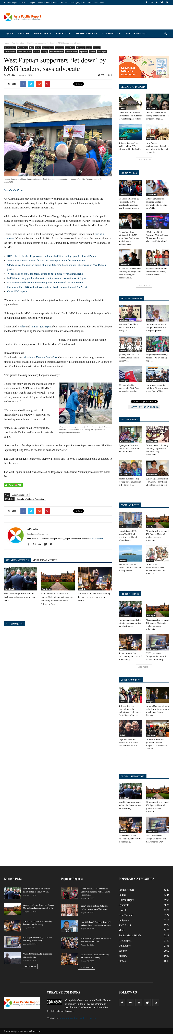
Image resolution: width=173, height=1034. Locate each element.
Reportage (41, 33)
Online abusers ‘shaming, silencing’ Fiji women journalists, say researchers (157, 450)
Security (44, 51)
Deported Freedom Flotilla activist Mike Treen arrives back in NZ (130, 742)
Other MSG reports (17, 291)
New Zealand (126, 915)
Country (62, 33)
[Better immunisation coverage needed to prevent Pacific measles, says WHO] (157, 188)
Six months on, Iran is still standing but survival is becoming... (130, 656)
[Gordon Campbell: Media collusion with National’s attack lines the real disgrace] (157, 695)
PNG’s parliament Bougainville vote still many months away (156, 656)
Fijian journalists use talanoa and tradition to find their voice (129, 448)
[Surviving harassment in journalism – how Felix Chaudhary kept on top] (157, 468)
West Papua (102, 51)
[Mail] (151, 2)
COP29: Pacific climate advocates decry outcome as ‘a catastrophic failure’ (130, 115)
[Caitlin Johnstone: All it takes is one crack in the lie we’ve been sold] (12, 958)
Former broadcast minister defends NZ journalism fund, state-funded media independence (129, 238)
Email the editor (96, 538)
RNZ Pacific (125, 925)
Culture (122, 527)
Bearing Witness (153, 380)
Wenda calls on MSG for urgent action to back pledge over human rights (45, 273)
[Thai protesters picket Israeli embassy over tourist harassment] (69, 943)
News (9, 33)
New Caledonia (10, 51)
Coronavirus (124, 194)
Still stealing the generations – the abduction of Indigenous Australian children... (130, 710)
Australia (123, 701)
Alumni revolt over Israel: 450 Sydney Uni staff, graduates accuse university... (157, 535)
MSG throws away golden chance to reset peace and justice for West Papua (46, 278)
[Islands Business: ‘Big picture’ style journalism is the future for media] (130, 468)
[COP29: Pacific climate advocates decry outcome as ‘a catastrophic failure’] (130, 102)
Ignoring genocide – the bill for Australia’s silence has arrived (130, 357)
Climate (122, 108)
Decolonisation (10, 48)
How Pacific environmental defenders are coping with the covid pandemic (157, 147)
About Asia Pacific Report (48, 2)
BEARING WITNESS (131, 298)
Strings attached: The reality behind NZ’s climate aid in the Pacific (130, 145)
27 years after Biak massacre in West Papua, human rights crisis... (130, 388)
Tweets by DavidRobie (143, 406)
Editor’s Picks (85, 33)
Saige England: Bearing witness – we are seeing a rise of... (157, 357)
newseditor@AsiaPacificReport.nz (77, 1018)
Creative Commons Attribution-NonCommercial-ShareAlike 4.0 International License (77, 1007)
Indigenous (59, 48)
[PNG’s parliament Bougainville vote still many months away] (157, 642)
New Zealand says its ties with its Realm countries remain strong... (130, 622)
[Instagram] (35, 544)
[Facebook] (146, 2)
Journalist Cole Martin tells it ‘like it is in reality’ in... (129, 327)
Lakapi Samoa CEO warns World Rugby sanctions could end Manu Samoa (128, 535)
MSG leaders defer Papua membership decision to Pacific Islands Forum (45, 282)
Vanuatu (92, 51)
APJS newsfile (125, 441)
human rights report (41, 326)
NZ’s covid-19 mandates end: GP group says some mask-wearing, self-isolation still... (130, 273)
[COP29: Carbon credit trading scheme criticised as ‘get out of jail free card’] (157, 102)
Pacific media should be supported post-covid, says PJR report (156, 271)
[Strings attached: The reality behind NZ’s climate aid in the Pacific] (130, 132)
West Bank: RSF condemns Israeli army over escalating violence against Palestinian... (95, 891)
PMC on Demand (136, 33)
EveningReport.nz (77, 2)
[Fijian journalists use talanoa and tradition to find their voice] (130, 434)
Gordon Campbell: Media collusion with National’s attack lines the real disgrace (157, 710)
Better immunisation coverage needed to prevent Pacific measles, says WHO (156, 203)
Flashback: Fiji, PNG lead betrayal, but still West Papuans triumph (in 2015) (47, 286)
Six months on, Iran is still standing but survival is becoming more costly (94, 597)
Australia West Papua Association (30, 499)
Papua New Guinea (24, 51)
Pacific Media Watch (130, 935)
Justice (88, 48)
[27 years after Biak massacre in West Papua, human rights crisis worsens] (130, 374)
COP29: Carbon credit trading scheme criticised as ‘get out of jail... (157, 115)
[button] (165, 33)
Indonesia (80, 48)
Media (122, 930)
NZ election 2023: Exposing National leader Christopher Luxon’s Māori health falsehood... (157, 236)
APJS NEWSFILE (129, 419)
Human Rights (48, 48)
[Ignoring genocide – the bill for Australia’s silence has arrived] (130, 344)
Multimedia (110, 33)
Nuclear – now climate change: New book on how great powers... (156, 327)
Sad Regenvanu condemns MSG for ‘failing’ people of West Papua (51, 256)
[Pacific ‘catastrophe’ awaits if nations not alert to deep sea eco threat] (130, 553)
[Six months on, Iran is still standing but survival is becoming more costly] (95, 578)
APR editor (11, 75)
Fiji (31, 48)
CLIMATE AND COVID (133, 86)
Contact (64, 2)
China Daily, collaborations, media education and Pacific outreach (156, 569)
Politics (36, 51)
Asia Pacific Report (20, 495)
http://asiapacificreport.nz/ (37, 534)
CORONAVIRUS (129, 172)
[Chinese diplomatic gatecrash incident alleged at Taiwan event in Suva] (157, 728)
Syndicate (83, 51)
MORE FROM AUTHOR (45, 560)
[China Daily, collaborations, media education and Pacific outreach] (157, 553)
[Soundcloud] (41, 544)
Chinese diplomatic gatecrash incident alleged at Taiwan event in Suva (156, 744)
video (23, 326)
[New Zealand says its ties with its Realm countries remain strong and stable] (20, 578)
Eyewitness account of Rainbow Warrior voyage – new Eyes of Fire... (157, 388)
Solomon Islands (71, 51)
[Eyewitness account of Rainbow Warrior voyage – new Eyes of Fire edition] (157, 374)
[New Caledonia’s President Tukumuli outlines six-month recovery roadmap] (69, 926)
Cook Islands (10, 589)
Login (32, 2)
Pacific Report (22, 48)
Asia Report (70, 48)
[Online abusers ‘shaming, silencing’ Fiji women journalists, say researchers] (157, 434)
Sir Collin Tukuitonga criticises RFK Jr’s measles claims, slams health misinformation (129, 203)
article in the (39, 357)
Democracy (125, 945)
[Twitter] (161, 2)
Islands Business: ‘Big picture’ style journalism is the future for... (130, 481)
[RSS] (156, 2)
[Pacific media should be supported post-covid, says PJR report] (157, 257)
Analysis (23, 33)
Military (97, 48)
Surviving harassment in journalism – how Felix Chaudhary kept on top (157, 481)
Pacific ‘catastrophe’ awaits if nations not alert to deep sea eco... (130, 567)
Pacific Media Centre (96, 2)
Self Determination (56, 51)
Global (38, 48)
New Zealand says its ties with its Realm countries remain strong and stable (19, 597)
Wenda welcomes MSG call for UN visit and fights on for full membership (46, 260)
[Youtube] (166, 2)
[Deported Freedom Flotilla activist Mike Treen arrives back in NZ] (130, 728)
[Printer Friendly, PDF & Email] (13, 485)
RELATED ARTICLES (17, 560)
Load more (143, 159)
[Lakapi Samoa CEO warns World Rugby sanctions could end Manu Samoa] (130, 520)
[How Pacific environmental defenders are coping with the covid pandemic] (157, 132)
